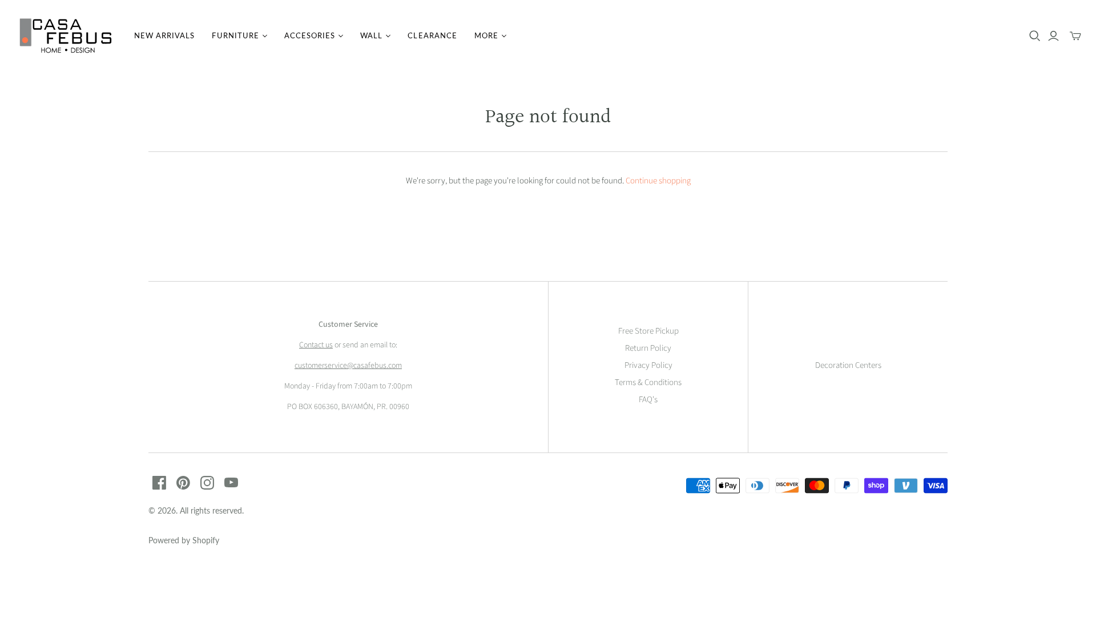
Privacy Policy (648, 365)
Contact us (316, 345)
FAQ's (648, 400)
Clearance (432, 35)
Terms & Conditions (648, 382)
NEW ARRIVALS (164, 35)
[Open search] (1035, 36)
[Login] (1053, 36)
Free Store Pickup (648, 331)
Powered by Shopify (183, 540)
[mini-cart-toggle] (1075, 36)
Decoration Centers (848, 365)
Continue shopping (658, 181)
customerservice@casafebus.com (348, 365)
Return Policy (648, 348)
